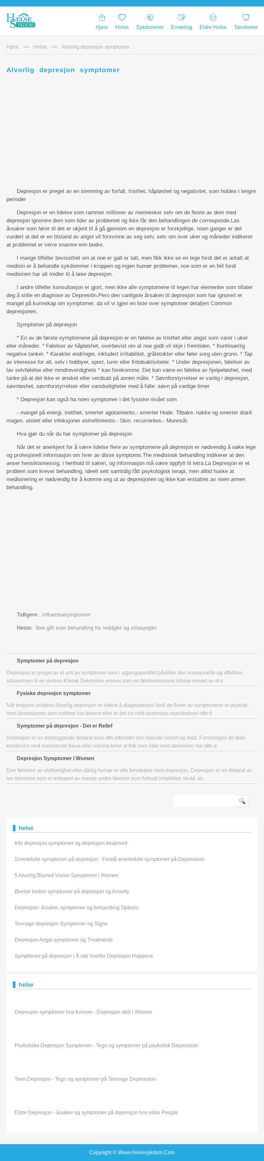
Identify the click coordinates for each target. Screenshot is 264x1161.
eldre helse (213, 27)
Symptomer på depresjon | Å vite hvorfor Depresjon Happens (83, 956)
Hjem (102, 27)
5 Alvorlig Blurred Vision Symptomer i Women (66, 875)
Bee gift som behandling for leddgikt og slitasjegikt (96, 628)
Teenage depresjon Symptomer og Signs (61, 923)
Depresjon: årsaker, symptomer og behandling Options (76, 907)
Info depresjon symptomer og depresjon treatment (70, 843)
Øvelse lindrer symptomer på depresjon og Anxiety (71, 891)
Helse (122, 27)
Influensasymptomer (66, 615)
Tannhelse (246, 27)
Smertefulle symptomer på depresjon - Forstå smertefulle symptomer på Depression (109, 859)
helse (40, 47)
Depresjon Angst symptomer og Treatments (63, 940)
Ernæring (181, 27)
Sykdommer (150, 27)
